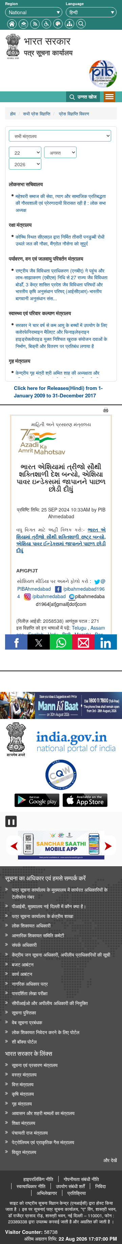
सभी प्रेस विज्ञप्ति (36, 113)
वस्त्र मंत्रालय (24, 1074)
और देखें (110, 1159)
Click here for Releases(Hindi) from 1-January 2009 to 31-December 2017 (58, 391)
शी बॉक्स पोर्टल (24, 1041)
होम (13, 113)
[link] (61, 704)
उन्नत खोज (86, 96)
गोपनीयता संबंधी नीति (81, 1179)
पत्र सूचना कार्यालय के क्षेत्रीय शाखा (42, 915)
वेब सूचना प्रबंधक (27, 1022)
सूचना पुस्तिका (24, 1012)
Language (75, 3)
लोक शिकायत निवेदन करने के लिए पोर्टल (45, 1031)
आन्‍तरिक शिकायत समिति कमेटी (38, 935)
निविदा (100, 1186)
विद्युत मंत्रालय (24, 1151)
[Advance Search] (81, 22)
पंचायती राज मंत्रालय (30, 1132)
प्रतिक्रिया (76, 1193)
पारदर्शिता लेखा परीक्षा (29, 993)
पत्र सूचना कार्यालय (48, 52)
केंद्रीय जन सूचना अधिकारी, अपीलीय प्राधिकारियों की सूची (61, 954)
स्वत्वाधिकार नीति (31, 1186)
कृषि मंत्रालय (23, 1093)
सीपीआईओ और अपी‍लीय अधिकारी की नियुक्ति (50, 1002)
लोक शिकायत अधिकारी (31, 925)
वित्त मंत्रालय (23, 1084)
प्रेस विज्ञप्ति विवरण (73, 113)
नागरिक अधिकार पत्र (30, 983)
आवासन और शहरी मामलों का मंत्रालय (43, 1112)
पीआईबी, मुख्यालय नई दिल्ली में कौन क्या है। (49, 906)
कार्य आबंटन (22, 973)
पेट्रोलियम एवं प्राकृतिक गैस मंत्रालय (43, 1141)
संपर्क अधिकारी (24, 944)
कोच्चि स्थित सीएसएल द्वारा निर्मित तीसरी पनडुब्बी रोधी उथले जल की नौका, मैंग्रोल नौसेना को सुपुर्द (60, 240)
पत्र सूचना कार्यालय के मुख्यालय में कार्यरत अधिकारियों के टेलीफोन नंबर (59, 893)
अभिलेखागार (47, 1193)
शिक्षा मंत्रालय (23, 1122)
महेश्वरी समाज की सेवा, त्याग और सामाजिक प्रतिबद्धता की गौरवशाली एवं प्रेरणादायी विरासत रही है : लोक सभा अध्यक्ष (61, 203)
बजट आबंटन (23, 964)
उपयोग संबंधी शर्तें (70, 1186)
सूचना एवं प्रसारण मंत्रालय (35, 1064)
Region (11, 3)
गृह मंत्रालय (22, 1103)
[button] (46, 22)
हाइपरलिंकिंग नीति (38, 1179)
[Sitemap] (69, 22)
